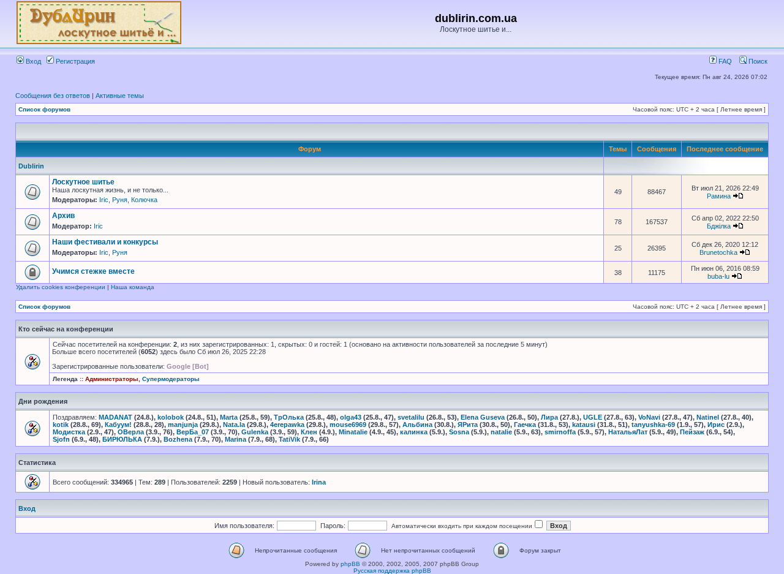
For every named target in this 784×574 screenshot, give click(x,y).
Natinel (707, 417)
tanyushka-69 (653, 424)
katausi (583, 424)
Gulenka (254, 432)
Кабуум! (118, 424)
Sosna (459, 432)
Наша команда (132, 287)
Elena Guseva (483, 417)
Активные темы (120, 95)
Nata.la (234, 424)
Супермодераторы (171, 379)
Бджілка (719, 226)
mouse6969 (348, 424)
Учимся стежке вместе (93, 271)
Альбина (417, 424)
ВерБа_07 (192, 432)
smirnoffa (560, 432)
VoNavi (649, 417)
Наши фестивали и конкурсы (105, 242)
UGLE (592, 417)
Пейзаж (692, 432)
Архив (63, 215)
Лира (549, 417)
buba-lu (718, 276)
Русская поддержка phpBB (392, 570)
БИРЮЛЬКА (122, 439)
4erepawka (287, 424)
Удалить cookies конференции (60, 287)
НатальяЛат (627, 432)
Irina (319, 482)
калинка (414, 432)
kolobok (170, 417)
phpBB (350, 564)
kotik (61, 424)
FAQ (724, 61)
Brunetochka (718, 252)
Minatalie (353, 432)
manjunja (183, 424)
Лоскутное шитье (83, 182)
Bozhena (178, 439)
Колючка (144, 199)
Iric (103, 199)
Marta (229, 417)
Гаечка (525, 424)
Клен (309, 432)
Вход (32, 61)
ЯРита (468, 424)
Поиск (757, 61)
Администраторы (111, 379)
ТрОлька (289, 417)
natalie (501, 432)
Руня (119, 199)
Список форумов (44, 109)
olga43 (350, 417)
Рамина (719, 196)
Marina (235, 439)
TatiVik (289, 439)
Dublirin (31, 166)
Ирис (716, 424)
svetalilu (411, 417)
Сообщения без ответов (52, 95)
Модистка (69, 432)
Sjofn (61, 439)
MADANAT (115, 417)
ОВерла (131, 432)
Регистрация (74, 61)
